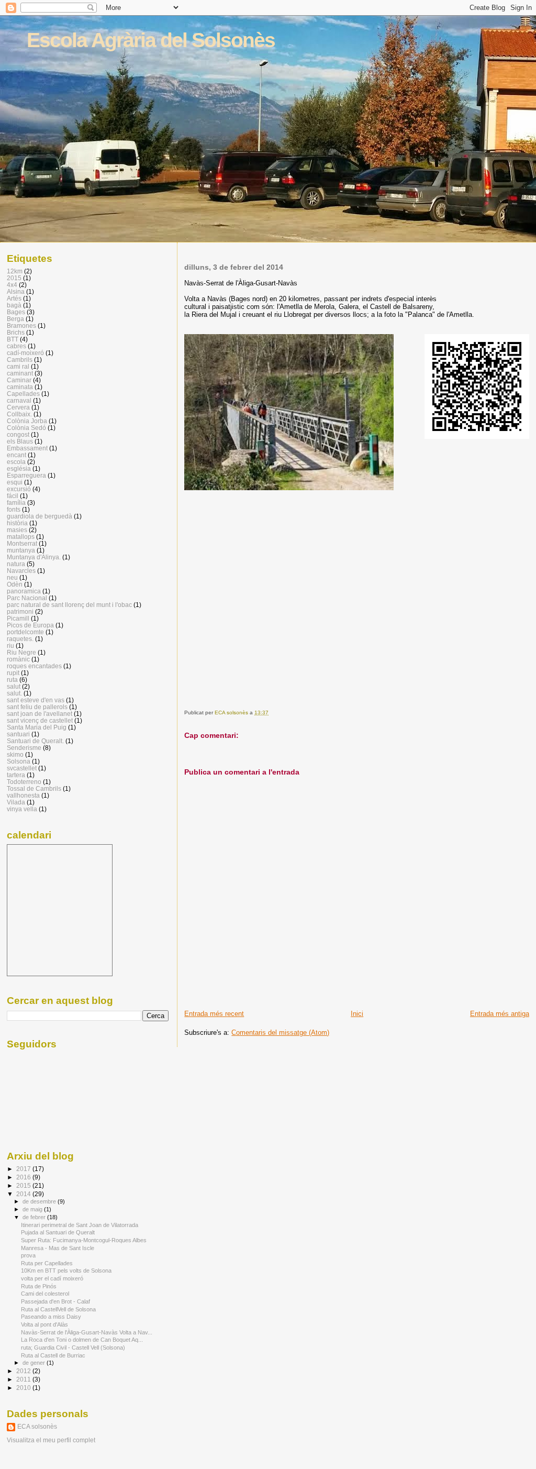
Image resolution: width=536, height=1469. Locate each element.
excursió (19, 488)
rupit (13, 672)
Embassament (27, 448)
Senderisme (24, 747)
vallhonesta (23, 795)
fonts (13, 509)
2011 (24, 1379)
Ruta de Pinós (39, 1286)
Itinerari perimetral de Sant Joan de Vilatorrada (79, 1225)
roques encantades (34, 665)
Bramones (21, 325)
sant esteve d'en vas (35, 700)
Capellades (23, 393)
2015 (14, 277)
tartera (16, 774)
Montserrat (22, 543)
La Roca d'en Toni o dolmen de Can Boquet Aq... (82, 1340)
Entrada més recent (214, 1014)
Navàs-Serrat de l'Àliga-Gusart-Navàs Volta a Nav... (86, 1332)
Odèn (15, 584)
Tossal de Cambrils (34, 788)
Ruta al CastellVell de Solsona (58, 1309)
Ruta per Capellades (47, 1263)
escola (16, 461)
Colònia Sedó (26, 427)
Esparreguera (26, 475)
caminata (20, 386)
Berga (15, 318)
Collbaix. (19, 414)
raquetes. (20, 638)
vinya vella (22, 808)
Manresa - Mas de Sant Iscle (57, 1248)
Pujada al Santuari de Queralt (58, 1232)
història (17, 523)
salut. (14, 693)
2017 (24, 1168)
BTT (12, 339)
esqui (15, 482)
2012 (24, 1370)
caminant (20, 373)
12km (15, 271)
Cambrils (19, 359)
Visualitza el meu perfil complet (51, 1440)
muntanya (21, 550)
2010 (24, 1387)
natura (16, 563)
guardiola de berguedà (39, 516)
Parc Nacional (27, 597)
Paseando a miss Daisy (51, 1316)
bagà (14, 305)
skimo (15, 754)
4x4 (12, 284)
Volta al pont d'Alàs (44, 1324)
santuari (18, 734)
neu (12, 577)
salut (13, 686)
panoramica (24, 591)
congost (18, 434)
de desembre (40, 1201)
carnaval (19, 400)
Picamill (18, 618)
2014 (24, 1193)
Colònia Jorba (27, 420)
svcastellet (22, 768)
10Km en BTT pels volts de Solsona (66, 1270)
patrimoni (20, 611)
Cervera (18, 407)
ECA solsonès (37, 1426)
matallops (21, 536)
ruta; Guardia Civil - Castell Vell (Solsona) (73, 1347)
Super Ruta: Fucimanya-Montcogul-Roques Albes (84, 1240)
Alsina (16, 291)
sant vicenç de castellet (40, 720)
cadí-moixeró (25, 352)
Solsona (18, 761)
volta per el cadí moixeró (52, 1278)
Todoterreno (24, 781)
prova (28, 1255)
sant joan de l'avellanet (39, 713)
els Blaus (20, 441)
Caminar (19, 380)
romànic (18, 659)
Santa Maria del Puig (36, 727)
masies (17, 529)
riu (10, 645)
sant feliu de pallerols (37, 706)
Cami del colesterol (45, 1293)
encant (16, 454)
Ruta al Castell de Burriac (53, 1355)
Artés (14, 298)
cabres (16, 346)
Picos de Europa (30, 625)
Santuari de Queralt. (35, 740)
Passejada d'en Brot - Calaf (55, 1301)
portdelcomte (25, 631)
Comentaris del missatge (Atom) (280, 1032)
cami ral (18, 366)
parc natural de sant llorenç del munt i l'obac (69, 604)
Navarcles (21, 570)
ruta (12, 679)
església (19, 468)
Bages (16, 311)
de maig (33, 1209)
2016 (24, 1177)
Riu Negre (21, 652)
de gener (35, 1363)
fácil (12, 495)
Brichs (16, 332)
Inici (357, 1014)
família (16, 502)
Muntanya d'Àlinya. (34, 557)
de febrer (35, 1217)
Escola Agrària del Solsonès (151, 40)
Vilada (16, 802)
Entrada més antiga (499, 1014)
